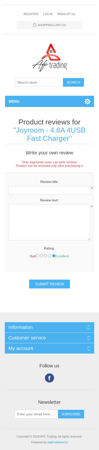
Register (31, 14)
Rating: (49, 248)
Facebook (49, 377)
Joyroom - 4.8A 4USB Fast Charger (51, 134)
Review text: (49, 200)
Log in (48, 14)
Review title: (49, 182)
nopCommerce (57, 442)
